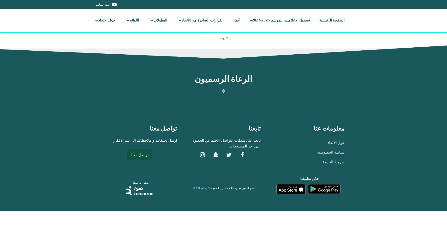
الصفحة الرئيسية (332, 20)
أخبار (236, 20)
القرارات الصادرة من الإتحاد (203, 20)
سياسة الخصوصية (331, 152)
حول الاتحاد (106, 20)
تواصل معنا (139, 154)
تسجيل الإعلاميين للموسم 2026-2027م (280, 20)
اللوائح (134, 20)
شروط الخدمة (334, 161)
